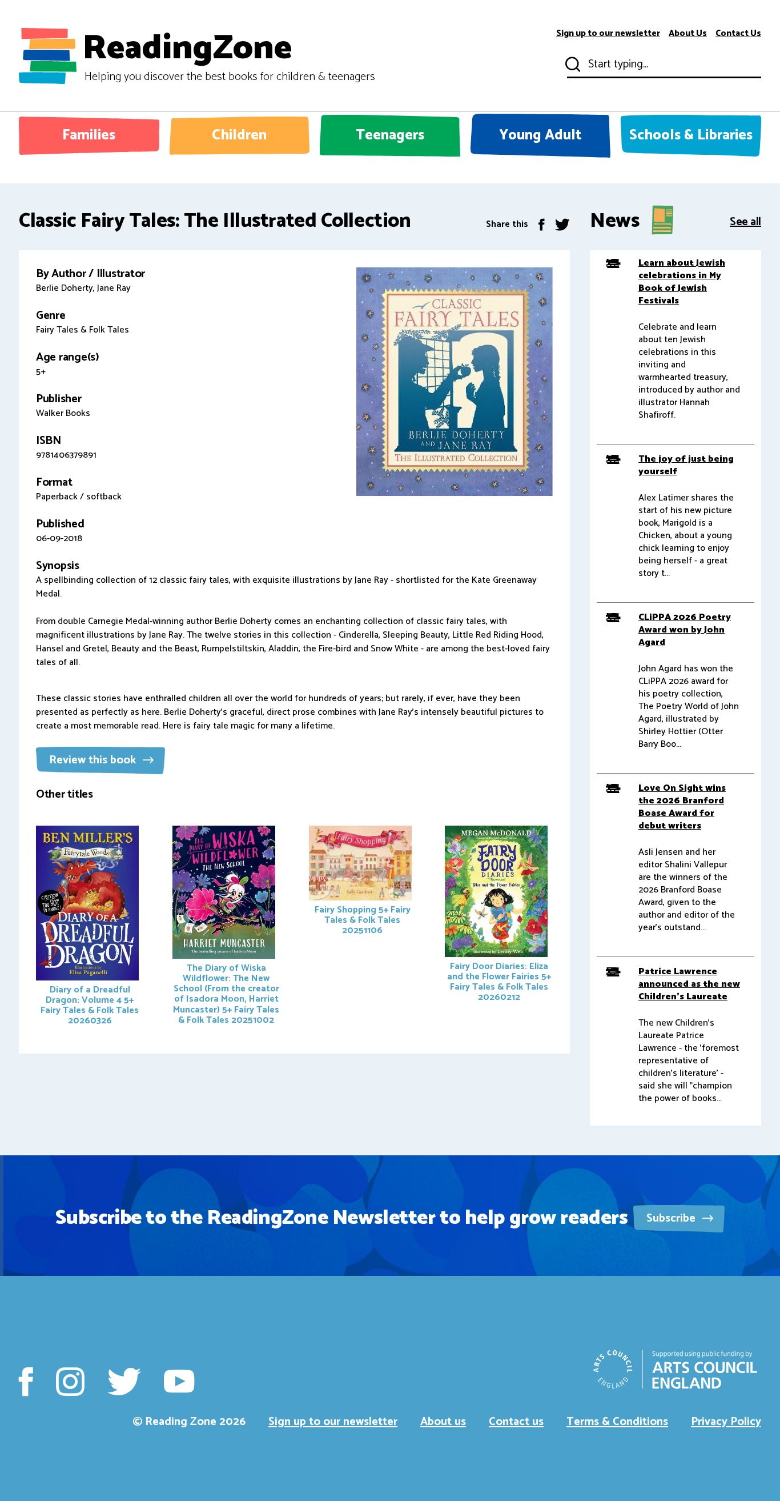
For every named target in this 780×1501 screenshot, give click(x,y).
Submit (571, 64)
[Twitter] (562, 224)
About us (443, 1421)
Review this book (94, 760)
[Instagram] (70, 1381)
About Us (688, 34)
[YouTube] (179, 1381)
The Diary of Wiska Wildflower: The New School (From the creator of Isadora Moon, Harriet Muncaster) (226, 994)
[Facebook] (541, 224)
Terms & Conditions (617, 1421)
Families (88, 135)
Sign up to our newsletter (608, 34)
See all (745, 221)
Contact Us (738, 34)
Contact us (516, 1421)
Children (239, 135)
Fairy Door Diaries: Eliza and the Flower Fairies (499, 982)
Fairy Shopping (363, 920)
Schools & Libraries (691, 135)
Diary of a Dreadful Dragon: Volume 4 (90, 1005)
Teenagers (390, 135)
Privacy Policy (726, 1421)
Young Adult (540, 135)
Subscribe (672, 1218)
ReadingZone (228, 56)
